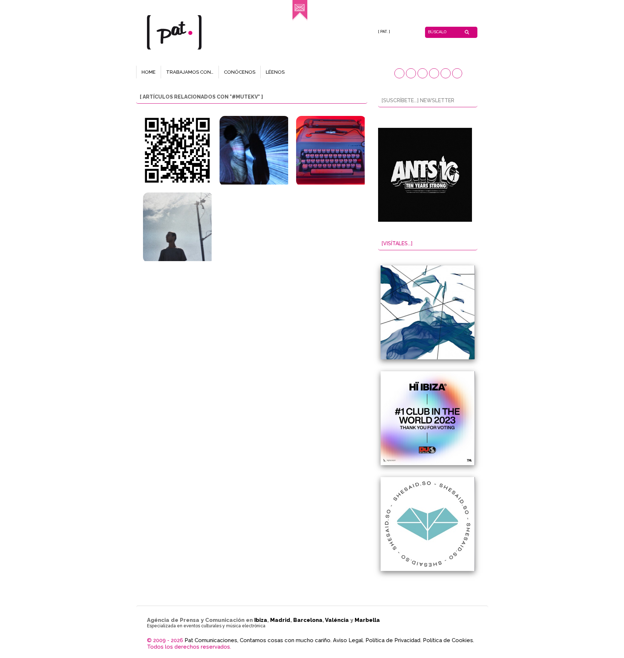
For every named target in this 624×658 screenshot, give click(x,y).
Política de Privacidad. (393, 640)
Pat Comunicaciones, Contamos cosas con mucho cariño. (258, 640)
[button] (399, 73)
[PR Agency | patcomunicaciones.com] (300, 20)
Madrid (280, 620)
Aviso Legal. (348, 640)
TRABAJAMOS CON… (189, 72)
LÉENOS (275, 72)
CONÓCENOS (239, 72)
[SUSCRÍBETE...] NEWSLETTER (418, 100)
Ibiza (260, 620)
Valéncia (337, 620)
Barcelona (307, 620)
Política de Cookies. (448, 640)
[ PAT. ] (384, 31)
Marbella (367, 620)
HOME (149, 72)
